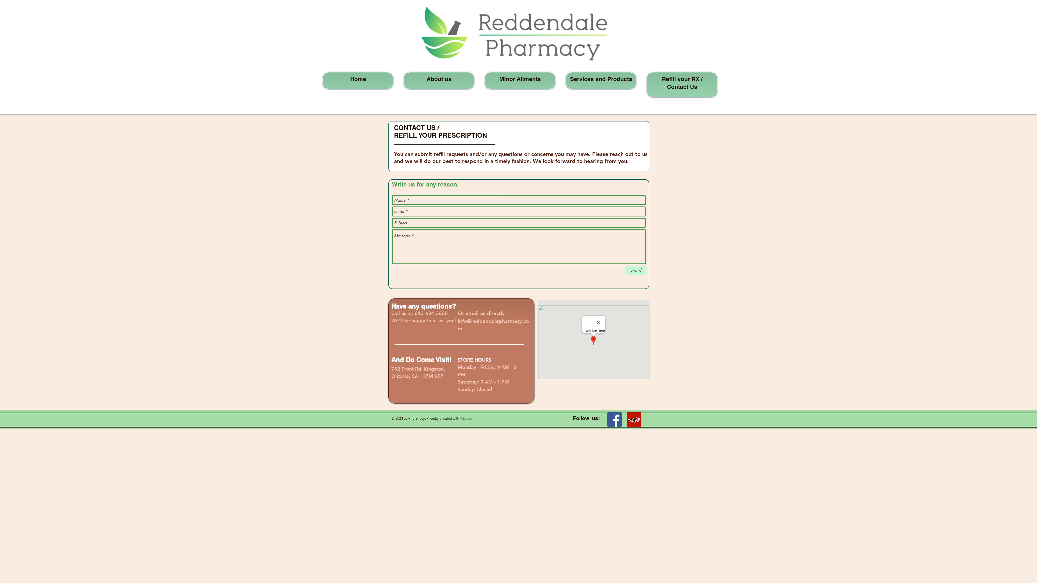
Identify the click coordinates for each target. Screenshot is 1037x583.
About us (439, 79)
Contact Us (682, 86)
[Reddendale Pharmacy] (634, 419)
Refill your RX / (682, 79)
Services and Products (601, 79)
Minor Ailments (520, 79)
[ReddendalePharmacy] (614, 419)
